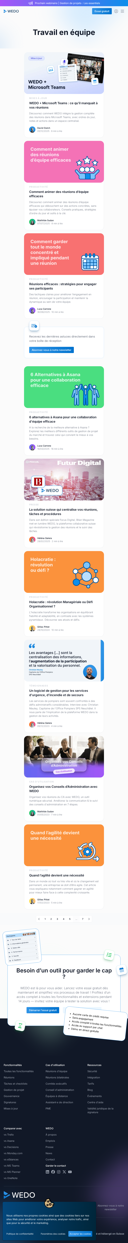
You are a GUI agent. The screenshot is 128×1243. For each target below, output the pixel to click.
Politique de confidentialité (19, 1233)
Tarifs (90, 1083)
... (76, 919)
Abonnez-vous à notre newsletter (51, 349)
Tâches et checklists (15, 1083)
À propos (51, 1134)
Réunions (9, 1077)
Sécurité (92, 1071)
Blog (90, 1089)
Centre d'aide (95, 1102)
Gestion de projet (14, 1089)
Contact (50, 1159)
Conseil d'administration (60, 1089)
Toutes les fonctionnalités (19, 1071)
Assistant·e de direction (59, 1102)
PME (48, 1108)
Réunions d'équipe (56, 1071)
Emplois (50, 1140)
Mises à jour (11, 1108)
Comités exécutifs (56, 1083)
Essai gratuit (102, 11)
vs (9, 1134)
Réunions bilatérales (57, 1077)
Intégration (93, 1077)
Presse (49, 1147)
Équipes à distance (57, 1096)
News (49, 1153)
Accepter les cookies (80, 1233)
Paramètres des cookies (53, 1233)
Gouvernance (11, 1096)
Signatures (10, 1102)
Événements (94, 1096)
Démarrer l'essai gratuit (43, 1010)
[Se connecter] (116, 11)
